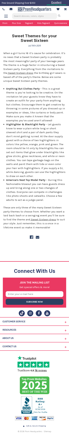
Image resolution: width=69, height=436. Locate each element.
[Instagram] (30, 313)
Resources (9, 329)
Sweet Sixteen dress (20, 73)
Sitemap (47, 431)
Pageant (29, 23)
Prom (4, 23)
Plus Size (16, 23)
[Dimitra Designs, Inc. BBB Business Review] (34, 405)
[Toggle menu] (8, 16)
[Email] (37, 237)
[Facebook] (31, 237)
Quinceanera (60, 23)
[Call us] (3, 9)
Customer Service (13, 321)
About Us (8, 338)
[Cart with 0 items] (65, 9)
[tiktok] (22, 313)
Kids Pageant (43, 23)
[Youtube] (47, 313)
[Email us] (11, 9)
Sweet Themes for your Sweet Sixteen (34, 38)
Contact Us (9, 346)
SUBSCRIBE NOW (34, 302)
